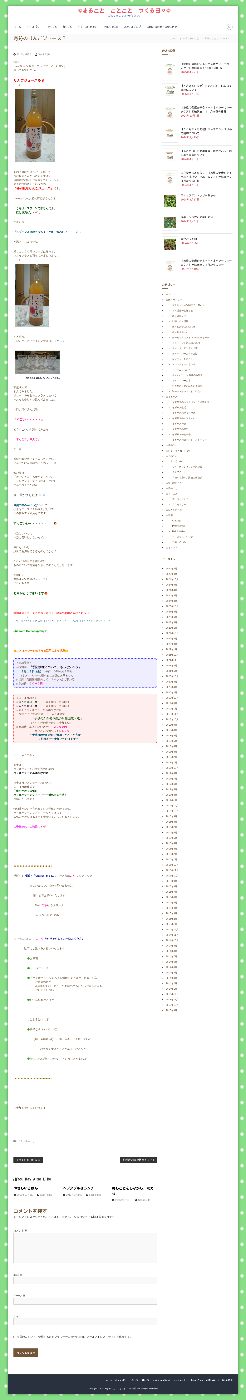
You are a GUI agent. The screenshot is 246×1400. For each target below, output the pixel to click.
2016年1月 (171, 859)
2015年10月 (172, 875)
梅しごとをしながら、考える (133, 1190)
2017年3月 (171, 795)
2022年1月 (171, 649)
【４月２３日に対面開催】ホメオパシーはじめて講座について (206, 153)
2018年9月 (171, 724)
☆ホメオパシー (174, 299)
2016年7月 (171, 827)
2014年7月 (171, 956)
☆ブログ (170, 294)
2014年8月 (171, 951)
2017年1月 (171, 800)
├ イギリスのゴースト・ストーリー (186, 440)
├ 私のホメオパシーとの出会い (184, 391)
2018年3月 (171, 751)
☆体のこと (171, 445)
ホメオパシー (34, 26)
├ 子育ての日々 (176, 472)
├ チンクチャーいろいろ (180, 364)
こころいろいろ (174, 461)
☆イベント (171, 547)
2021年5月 (171, 671)
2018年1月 (171, 762)
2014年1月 (171, 988)
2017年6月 (171, 784)
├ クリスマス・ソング (179, 536)
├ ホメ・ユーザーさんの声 (182, 348)
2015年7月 (171, 891)
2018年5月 (171, 741)
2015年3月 (171, 913)
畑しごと (67, 26)
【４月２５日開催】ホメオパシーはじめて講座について (206, 87)
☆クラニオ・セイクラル (178, 450)
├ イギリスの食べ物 (178, 434)
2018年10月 (172, 719)
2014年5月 (171, 967)
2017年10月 (172, 768)
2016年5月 (171, 838)
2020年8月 (171, 681)
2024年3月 (171, 595)
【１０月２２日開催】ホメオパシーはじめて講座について (206, 131)
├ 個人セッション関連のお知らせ (185, 305)
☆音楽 (169, 515)
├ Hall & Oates (177, 531)
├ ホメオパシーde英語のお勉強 (184, 375)
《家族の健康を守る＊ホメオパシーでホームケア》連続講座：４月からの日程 (206, 262)
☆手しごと (171, 493)
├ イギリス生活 (176, 407)
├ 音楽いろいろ (176, 542)
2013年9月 (171, 1010)
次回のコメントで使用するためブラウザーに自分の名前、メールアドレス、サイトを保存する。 (74, 1336)
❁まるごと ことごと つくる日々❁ (124, 10)
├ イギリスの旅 (176, 423)
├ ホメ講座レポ (176, 316)
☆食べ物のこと (191, 38)
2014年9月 (171, 945)
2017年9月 (171, 773)
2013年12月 (172, 994)
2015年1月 (171, 924)
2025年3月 (171, 574)
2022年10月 (172, 633)
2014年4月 (171, 972)
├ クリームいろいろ (178, 369)
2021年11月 (172, 660)
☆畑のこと (171, 488)
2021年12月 (172, 654)
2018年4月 (171, 746)
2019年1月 (171, 708)
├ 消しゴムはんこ (177, 499)
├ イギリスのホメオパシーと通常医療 (187, 402)
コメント (20, 1230)
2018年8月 (171, 730)
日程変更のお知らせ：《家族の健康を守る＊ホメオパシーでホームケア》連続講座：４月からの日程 (206, 176)
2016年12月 (172, 805)
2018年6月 (171, 735)
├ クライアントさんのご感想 (183, 343)
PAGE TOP (236, 1354)
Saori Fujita (44, 54)
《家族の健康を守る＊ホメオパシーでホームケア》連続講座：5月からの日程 (206, 66)
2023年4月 (171, 622)
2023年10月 (172, 606)
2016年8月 (171, 821)
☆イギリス (171, 396)
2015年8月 (171, 886)
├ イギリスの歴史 (177, 429)
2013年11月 (172, 999)
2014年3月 (171, 978)
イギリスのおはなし (88, 26)
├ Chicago (173, 520)
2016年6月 (171, 832)
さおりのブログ (132, 26)
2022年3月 (171, 644)
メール (19, 1295)
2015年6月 (171, 897)
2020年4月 (171, 687)
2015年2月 (171, 918)
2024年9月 (171, 584)
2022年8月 (171, 638)
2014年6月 (171, 962)
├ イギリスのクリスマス (180, 413)
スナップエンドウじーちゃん (198, 195)
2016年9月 (171, 816)
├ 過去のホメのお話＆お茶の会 (184, 386)
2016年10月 (172, 811)
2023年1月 (171, 627)
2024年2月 (171, 601)
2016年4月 (171, 843)
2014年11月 (172, 935)
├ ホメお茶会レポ (177, 332)
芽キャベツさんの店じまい (197, 217)
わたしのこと (111, 26)
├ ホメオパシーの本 (178, 380)
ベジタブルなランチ (78, 1188)
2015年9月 (171, 881)
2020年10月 (172, 676)
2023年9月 (171, 611)
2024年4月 (171, 590)
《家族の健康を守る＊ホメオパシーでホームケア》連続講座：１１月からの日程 (206, 109)
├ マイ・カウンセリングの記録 (184, 466)
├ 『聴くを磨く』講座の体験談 (184, 477)
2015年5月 (171, 902)
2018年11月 (172, 714)
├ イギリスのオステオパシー (183, 418)
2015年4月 (171, 908)
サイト (17, 1316)
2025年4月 (171, 568)
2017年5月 (171, 789)
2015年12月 (172, 865)
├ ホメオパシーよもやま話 (182, 353)
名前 (17, 1274)
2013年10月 (172, 1005)
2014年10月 (172, 940)
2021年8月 (171, 665)
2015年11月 (172, 870)
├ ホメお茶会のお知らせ (180, 326)
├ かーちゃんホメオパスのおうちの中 (187, 337)
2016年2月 (171, 854)
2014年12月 (172, 929)
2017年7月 (171, 778)
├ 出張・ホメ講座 (177, 321)
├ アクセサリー (176, 504)
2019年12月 (172, 698)
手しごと (52, 26)
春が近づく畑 (189, 239)
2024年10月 (172, 579)
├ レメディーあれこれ (179, 359)
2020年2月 (171, 692)
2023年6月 (171, 617)
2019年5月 (171, 703)
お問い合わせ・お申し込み (162, 26)
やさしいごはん (26, 1188)
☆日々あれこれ (174, 510)
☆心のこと (171, 456)
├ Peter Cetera (177, 526)
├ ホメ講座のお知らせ (179, 310)
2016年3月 (171, 848)
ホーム (17, 26)
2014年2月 (171, 983)
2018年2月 (171, 757)
